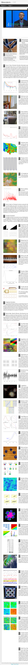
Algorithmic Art (24, 339)
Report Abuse (16, 664)
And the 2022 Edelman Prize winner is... (11, 54)
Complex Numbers (10, 215)
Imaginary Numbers (10, 302)
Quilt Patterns (24, 586)
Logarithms (23, 385)
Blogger (12, 664)
